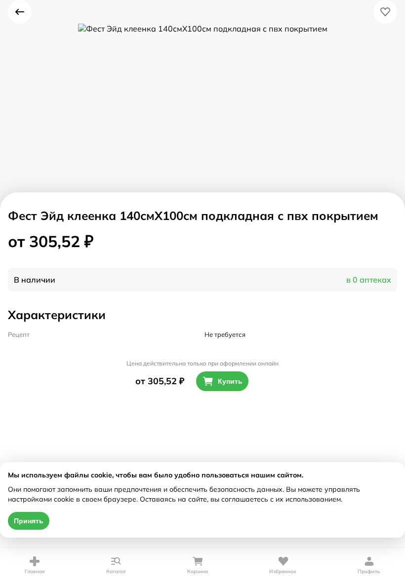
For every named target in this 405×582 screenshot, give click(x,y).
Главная (35, 571)
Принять (28, 521)
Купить (230, 381)
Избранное (282, 571)
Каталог (116, 571)
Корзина (197, 571)
